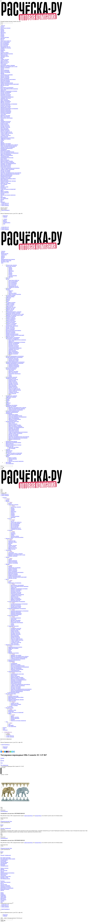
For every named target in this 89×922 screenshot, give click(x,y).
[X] (7, 751)
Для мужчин (11, 552)
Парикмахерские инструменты (15, 647)
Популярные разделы (5, 878)
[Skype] (12, 751)
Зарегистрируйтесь (28, 815)
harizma (2, 893)
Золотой (2, 828)
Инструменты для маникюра (17, 585)
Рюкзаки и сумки (12, 710)
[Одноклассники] (3, 751)
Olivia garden (3, 897)
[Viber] (8, 751)
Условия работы (4, 860)
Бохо (11, 821)
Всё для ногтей (4, 870)
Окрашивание (14, 663)
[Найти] (2, 24)
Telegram (5, 216)
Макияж (10, 566)
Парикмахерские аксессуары (17, 673)
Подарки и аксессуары (13, 696)
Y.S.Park (2, 900)
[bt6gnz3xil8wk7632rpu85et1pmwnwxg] (15, 806)
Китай (2, 824)
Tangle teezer (3, 896)
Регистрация (3, 861)
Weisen (2, 892)
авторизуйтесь (38, 815)
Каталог (7, 499)
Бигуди (12, 520)
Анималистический (5, 821)
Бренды (2, 890)
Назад (8, 498)
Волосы (10, 503)
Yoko (2, 902)
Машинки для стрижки (16, 655)
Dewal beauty (3, 899)
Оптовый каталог (4, 865)
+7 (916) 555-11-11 (5, 203)
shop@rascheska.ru (5, 210)
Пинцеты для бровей (5, 885)
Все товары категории (5, 857)
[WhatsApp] (10, 751)
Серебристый (8, 828)
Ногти (9, 581)
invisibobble (3, 895)
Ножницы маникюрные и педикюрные (19, 610)
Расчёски (13, 532)
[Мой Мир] (5, 751)
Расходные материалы (16, 617)
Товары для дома (14, 703)
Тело (9, 724)
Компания (3, 864)
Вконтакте (5, 215)
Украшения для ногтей (16, 628)
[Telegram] (14, 751)
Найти (2, 920)
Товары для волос (4, 868)
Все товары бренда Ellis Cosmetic (8, 858)
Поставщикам (4, 863)
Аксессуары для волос (16, 506)
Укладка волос (4, 884)
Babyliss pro (3, 898)
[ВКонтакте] (1, 751)
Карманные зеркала (5, 889)
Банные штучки (11, 540)
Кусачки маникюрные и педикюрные (19, 603)
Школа (12, 715)
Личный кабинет (4, 862)
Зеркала (10, 559)
